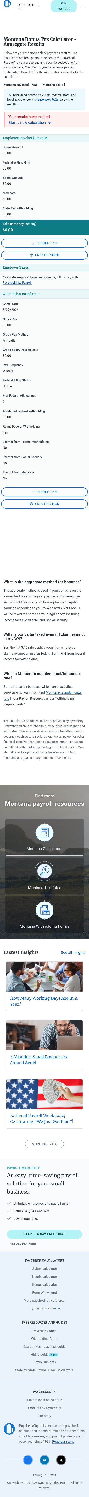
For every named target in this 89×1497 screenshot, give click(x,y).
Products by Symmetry (44, 1408)
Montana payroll (54, 85)
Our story (44, 1416)
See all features (23, 1243)
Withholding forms (44, 1339)
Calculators (27, 5)
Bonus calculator (44, 1285)
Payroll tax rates (44, 1331)
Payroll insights (44, 1362)
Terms (52, 1475)
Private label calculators (44, 1400)
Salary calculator (44, 1269)
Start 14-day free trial (45, 1234)
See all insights (73, 953)
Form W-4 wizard (44, 1293)
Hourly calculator (44, 1277)
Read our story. (63, 1441)
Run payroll (63, 6)
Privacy (38, 1475)
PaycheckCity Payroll (17, 282)
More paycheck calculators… (44, 1300)
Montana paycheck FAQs (21, 85)
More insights (44, 1144)
